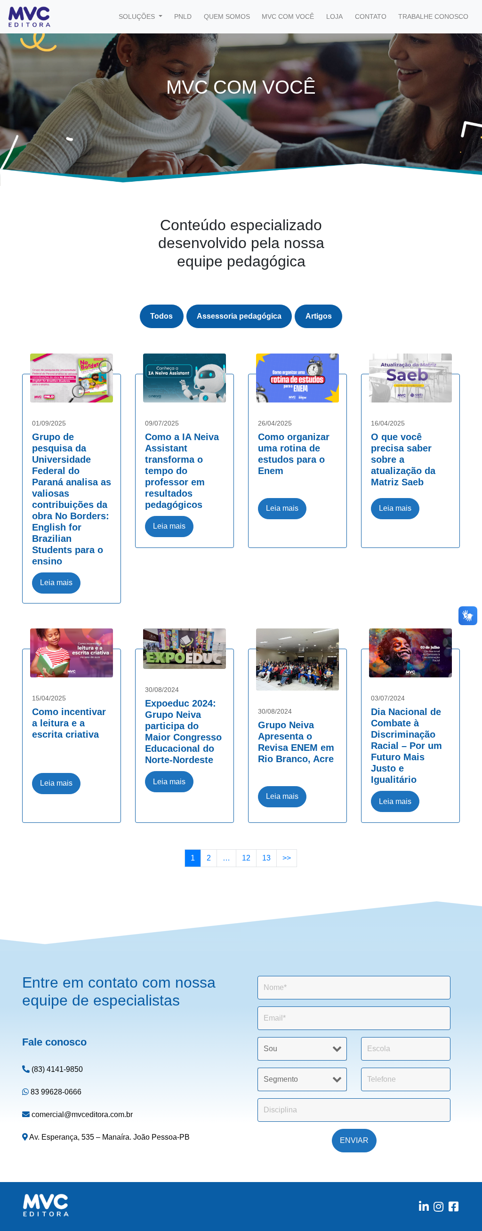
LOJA (334, 16)
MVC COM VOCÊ (288, 16)
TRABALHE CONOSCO (433, 16)
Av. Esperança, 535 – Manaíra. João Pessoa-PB (109, 1137)
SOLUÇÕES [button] (138, 16)
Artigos (318, 316)
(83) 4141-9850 (56, 1069)
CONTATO (370, 16)
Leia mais (56, 583)
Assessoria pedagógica (239, 316)
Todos (161, 316)
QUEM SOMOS (227, 16)
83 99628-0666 (55, 1092)
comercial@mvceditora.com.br (81, 1114)
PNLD (183, 16)
